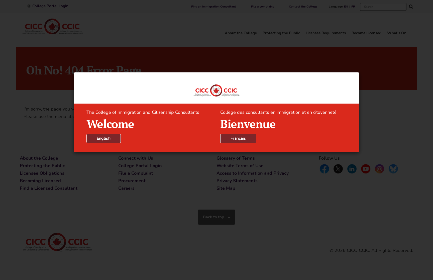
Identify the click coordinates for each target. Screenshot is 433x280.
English (104, 138)
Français (238, 138)
